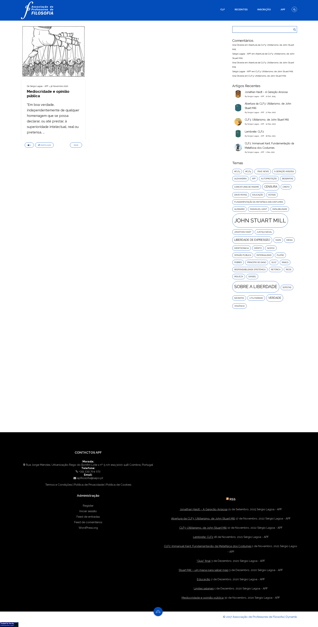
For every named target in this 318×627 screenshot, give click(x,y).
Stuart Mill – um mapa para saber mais (203, 570)
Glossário (239, 209)
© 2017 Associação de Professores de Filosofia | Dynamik (260, 617)
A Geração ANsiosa (284, 171)
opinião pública (242, 255)
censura (270, 186)
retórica (275, 269)
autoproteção (269, 178)
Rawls (285, 262)
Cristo (286, 187)
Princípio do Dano (256, 262)
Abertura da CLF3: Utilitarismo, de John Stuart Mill (268, 106)
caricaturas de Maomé (246, 187)
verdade (274, 298)
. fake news (262, 171)
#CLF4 (248, 171)
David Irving (240, 195)
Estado (272, 195)
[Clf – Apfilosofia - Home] (37, 2)
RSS (232, 499)
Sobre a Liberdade (255, 286)
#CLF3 (237, 171)
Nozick (271, 248)
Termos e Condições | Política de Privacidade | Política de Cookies (88, 484)
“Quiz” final (204, 561)
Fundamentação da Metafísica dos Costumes (258, 202)
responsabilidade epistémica (250, 269)
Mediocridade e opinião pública (203, 597)
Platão (280, 255)
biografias (287, 178)
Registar (88, 505)
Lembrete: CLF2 (254, 131)
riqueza (238, 276)
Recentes (241, 9)
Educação (203, 579)
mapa (278, 240)
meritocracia (241, 248)
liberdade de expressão (252, 240)
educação (257, 195)
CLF (222, 9)
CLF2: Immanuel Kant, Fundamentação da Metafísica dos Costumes (269, 145)
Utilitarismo (256, 298)
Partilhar (45, 145)
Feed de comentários (88, 522)
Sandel (252, 276)
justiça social (264, 232)
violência (239, 306)
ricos (288, 269)
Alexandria (240, 178)
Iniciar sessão (88, 511)
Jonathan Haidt (242, 232)
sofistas (287, 287)
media (289, 240)
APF (283, 9)
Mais (76, 145)
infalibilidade (279, 209)
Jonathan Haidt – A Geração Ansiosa (266, 92)
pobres (238, 262)
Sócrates (239, 298)
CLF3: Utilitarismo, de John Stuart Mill (274, 71)
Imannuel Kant (258, 209)
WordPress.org (88, 527)
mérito (258, 248)
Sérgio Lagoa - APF (39, 86)
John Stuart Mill (260, 220)
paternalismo (264, 255)
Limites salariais (204, 588)
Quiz (273, 262)
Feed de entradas (88, 516)
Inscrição (264, 9)
